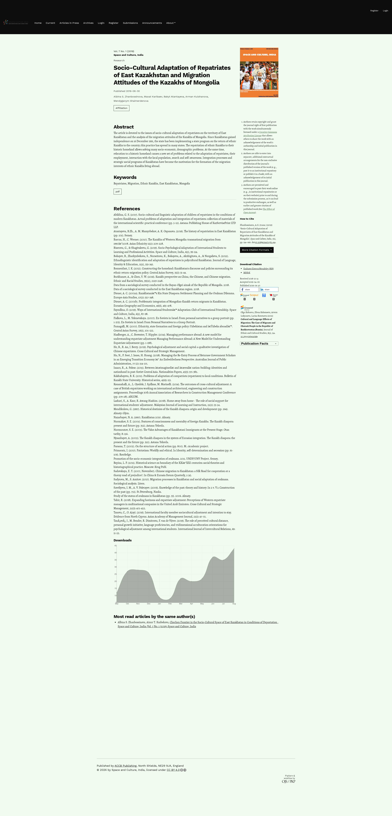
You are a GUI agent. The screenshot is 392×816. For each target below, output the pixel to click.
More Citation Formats (256, 249)
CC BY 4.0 (173, 769)
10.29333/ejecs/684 (249, 336)
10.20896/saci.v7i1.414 (265, 242)
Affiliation (121, 108)
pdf (118, 191)
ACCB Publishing (126, 765)
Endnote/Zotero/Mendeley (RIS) (258, 268)
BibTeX (246, 272)
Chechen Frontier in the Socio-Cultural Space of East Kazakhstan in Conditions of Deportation (224, 622)
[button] (171, 23)
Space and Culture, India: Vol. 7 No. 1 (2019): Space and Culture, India (157, 626)
